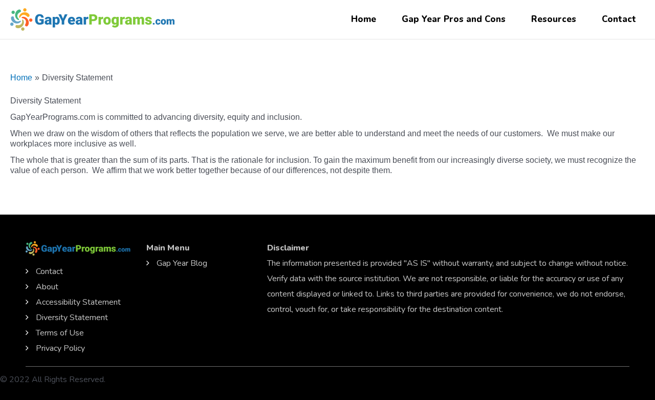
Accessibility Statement (78, 302)
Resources (553, 19)
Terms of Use (60, 333)
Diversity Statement (72, 317)
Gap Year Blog (182, 263)
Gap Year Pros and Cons (454, 19)
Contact (619, 19)
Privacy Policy (60, 348)
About (47, 286)
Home (363, 19)
